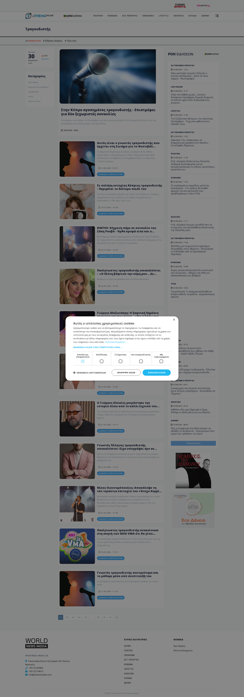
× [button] (174, 320)
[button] (122, 347)
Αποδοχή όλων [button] (156, 372)
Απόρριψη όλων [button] (126, 372)
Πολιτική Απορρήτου (115, 341)
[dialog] (122, 348)
